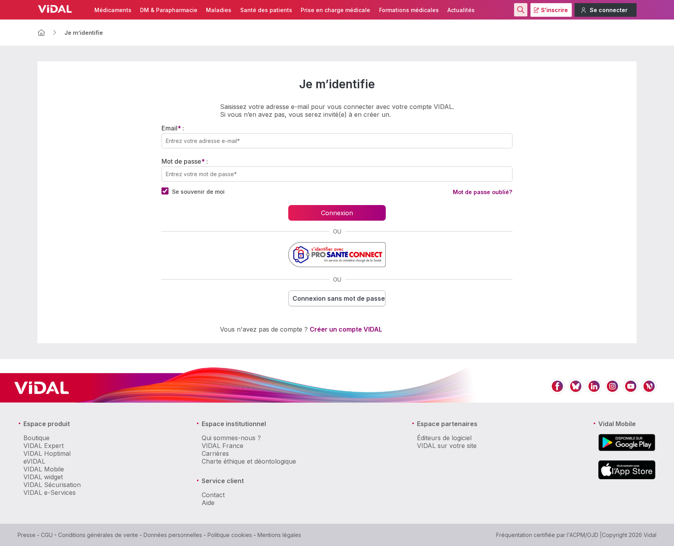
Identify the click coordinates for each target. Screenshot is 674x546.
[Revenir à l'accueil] (41, 32)
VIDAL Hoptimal (47, 453)
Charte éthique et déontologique (249, 461)
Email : (172, 128)
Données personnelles (173, 535)
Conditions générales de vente (98, 535)
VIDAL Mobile (43, 469)
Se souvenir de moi (198, 191)
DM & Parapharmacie (168, 10)
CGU (47, 535)
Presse (26, 535)
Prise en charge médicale (335, 10)
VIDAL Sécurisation (52, 485)
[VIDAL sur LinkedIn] (594, 390)
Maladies (218, 10)
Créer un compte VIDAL (346, 329)
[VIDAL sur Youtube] (631, 390)
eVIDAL (34, 461)
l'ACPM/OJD (582, 535)
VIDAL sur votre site (447, 446)
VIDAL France (222, 446)
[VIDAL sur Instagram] (612, 390)
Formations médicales (409, 10)
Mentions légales (279, 535)
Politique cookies (230, 535)
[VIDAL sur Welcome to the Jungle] (649, 390)
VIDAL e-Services (49, 492)
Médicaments (112, 10)
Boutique (36, 438)
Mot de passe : (184, 161)
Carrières (215, 453)
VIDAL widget (43, 477)
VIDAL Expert (43, 446)
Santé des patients (266, 10)
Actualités (461, 10)
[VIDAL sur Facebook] (557, 390)
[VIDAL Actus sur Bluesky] (576, 390)
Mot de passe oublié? (483, 192)
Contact (213, 495)
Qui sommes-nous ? (231, 438)
